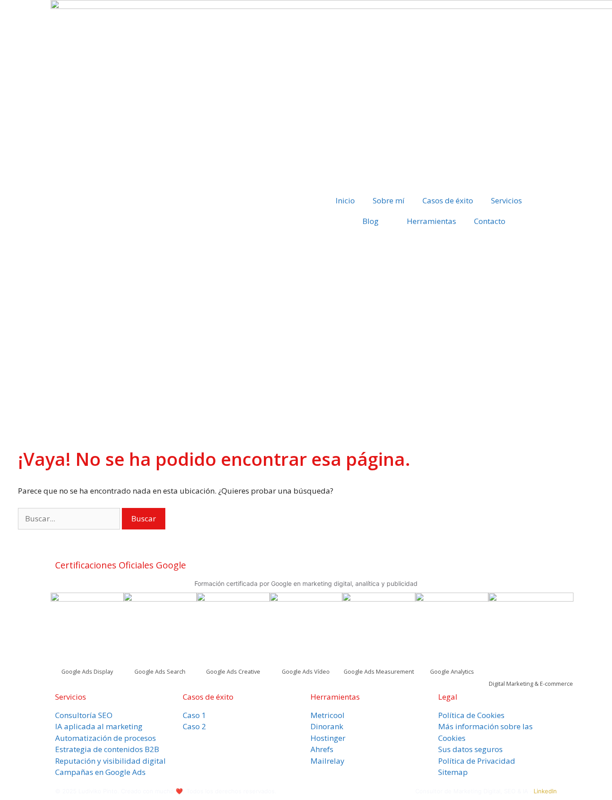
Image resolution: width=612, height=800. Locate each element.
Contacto (489, 221)
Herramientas (431, 221)
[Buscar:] (70, 518)
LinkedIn (545, 791)
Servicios (506, 200)
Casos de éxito (447, 200)
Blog (370, 221)
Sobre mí (389, 200)
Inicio (345, 200)
